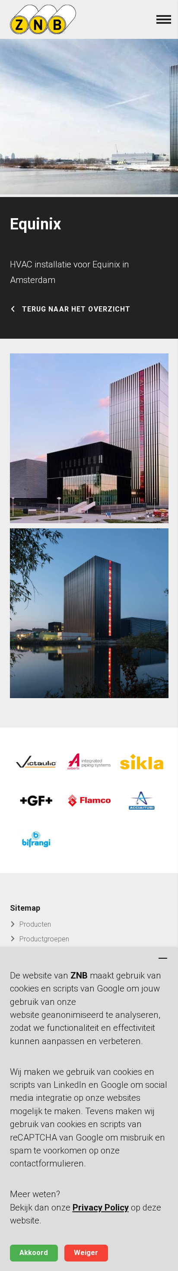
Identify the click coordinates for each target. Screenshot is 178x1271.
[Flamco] (89, 800)
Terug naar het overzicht (76, 309)
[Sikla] (141, 761)
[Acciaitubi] (141, 800)
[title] (89, 438)
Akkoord (33, 1253)
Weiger (86, 1253)
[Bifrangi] (36, 839)
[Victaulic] (36, 761)
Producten (35, 924)
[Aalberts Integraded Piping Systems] (89, 761)
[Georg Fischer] (36, 800)
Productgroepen (44, 939)
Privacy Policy (101, 1207)
